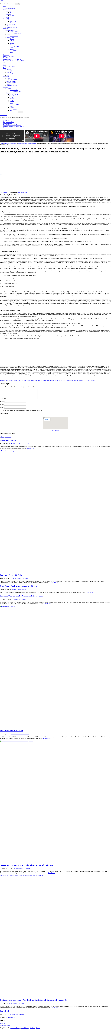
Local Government (11, 22)
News (4, 9)
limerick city (70, 380)
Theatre (12, 39)
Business (9, 11)
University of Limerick (89, 380)
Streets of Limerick (11, 24)
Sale (4, 62)
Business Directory (5, 1025)
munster (76, 380)
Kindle (14, 50)
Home (4, 6)
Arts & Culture (10, 30)
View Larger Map (55, 430)
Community (6, 18)
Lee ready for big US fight (11, 575)
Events (11, 47)
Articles (12, 15)
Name (2, 401)
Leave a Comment (22, 192)
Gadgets (12, 49)
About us (2, 1023)
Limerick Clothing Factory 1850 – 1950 (13, 60)
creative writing (42, 380)
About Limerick (11, 8)
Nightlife (12, 43)
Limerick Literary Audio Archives (12, 59)
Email (2, 404)
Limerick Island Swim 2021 (11, 730)
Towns (8, 25)
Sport (8, 17)
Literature (20, 380)
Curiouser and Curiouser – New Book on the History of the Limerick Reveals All (33, 1000)
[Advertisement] (28, 161)
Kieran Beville (62, 380)
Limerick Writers (14, 31)
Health (11, 52)
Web (11, 12)
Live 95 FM (16, 46)
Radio (11, 44)
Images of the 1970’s (8, 56)
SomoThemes (25, 1028)
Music (11, 42)
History (8, 20)
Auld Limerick (13, 21)
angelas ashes (34, 380)
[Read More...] (30, 448)
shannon (81, 380)
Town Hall (4, 1011)
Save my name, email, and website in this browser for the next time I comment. (22, 410)
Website (2, 407)
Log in (38, 1028)
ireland (56, 380)
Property (9, 14)
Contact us (6, 55)
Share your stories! (8, 440)
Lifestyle (5, 28)
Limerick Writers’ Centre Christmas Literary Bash (21, 596)
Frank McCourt (17, 33)
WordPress (32, 1028)
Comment (3, 398)
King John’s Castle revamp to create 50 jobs (18, 586)
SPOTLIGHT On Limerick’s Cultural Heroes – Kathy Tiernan (26, 865)
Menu (1, 0)
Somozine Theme (15, 1028)
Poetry (8, 34)
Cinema (12, 40)
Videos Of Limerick (12, 27)
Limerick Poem (14, 36)
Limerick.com (3, 115)
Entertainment (10, 37)
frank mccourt (50, 380)
